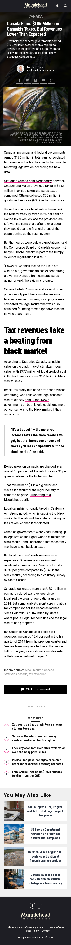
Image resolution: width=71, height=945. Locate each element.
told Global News (37, 400)
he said (37, 452)
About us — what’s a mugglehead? (26, 927)
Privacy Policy (31, 930)
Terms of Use (56, 927)
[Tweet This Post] (27, 80)
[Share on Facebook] (19, 80)
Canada (49, 670)
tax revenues (38, 674)
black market (34, 670)
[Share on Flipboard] (35, 80)
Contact (45, 930)
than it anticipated (36, 523)
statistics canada (15, 674)
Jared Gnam (37, 67)
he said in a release (38, 280)
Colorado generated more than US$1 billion (33, 589)
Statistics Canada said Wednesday (28, 181)
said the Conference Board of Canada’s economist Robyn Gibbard (35, 247)
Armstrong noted (15, 513)
